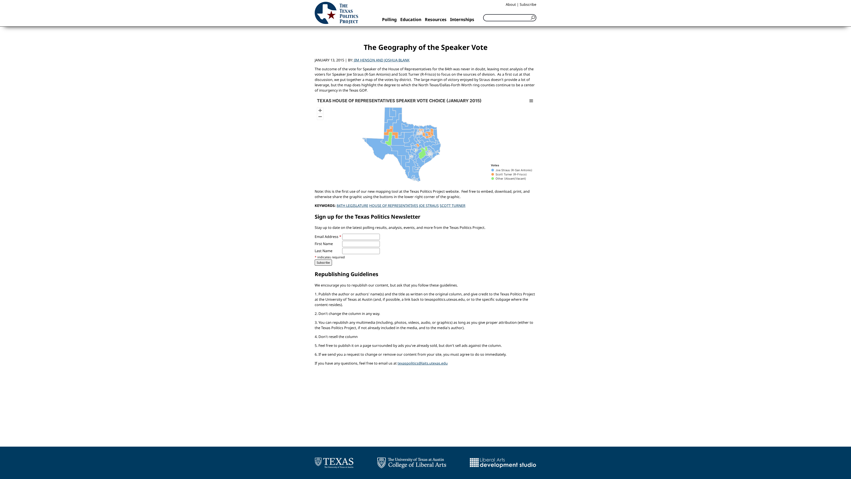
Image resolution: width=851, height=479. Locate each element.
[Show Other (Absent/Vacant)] (508, 178)
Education (410, 19)
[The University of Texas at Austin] (334, 462)
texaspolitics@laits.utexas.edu (423, 363)
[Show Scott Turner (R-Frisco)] (509, 174)
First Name (324, 243)
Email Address (328, 236)
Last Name (323, 250)
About (511, 4)
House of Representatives (393, 205)
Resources (436, 19)
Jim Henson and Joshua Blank (382, 60)
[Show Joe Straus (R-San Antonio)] (511, 170)
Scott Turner (452, 205)
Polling (389, 19)
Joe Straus (429, 205)
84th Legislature (352, 205)
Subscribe (528, 4)
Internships (462, 19)
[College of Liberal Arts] (411, 462)
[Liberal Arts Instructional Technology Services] (503, 462)
